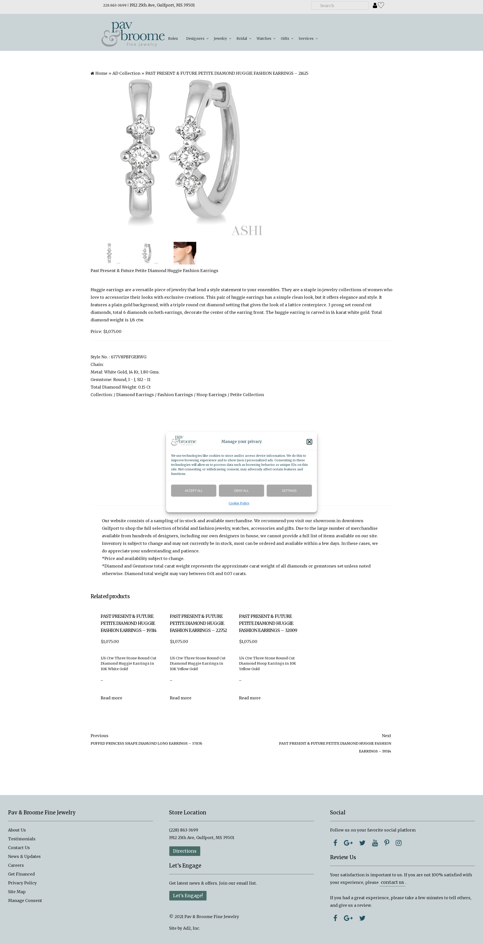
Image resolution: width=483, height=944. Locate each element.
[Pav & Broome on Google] (348, 843)
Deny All (241, 490)
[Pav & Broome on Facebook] (335, 843)
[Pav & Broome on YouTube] (375, 843)
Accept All (194, 490)
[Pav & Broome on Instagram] (398, 843)
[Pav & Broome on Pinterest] (386, 843)
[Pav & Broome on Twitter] (362, 843)
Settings (289, 490)
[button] (309, 441)
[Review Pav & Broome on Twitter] (362, 918)
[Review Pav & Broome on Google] (348, 918)
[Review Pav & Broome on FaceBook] (335, 918)
